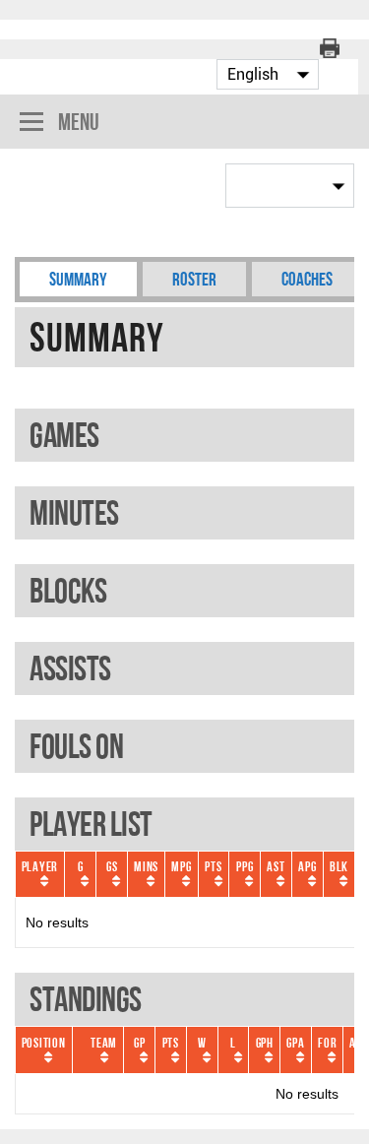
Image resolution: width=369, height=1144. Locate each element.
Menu (78, 121)
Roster (194, 279)
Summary (78, 279)
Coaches (307, 279)
